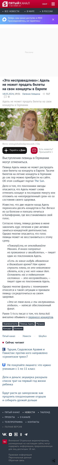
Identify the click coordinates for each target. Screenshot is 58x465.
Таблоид (45, 412)
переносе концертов (40, 317)
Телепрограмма (14, 421)
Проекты (10, 417)
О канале (25, 417)
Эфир (44, 4)
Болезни (18, 328)
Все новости (12, 11)
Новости (30, 412)
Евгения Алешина (31, 93)
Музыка (40, 323)
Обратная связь (16, 460)
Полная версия (13, 426)
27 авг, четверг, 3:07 (15, 6)
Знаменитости (10, 323)
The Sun (39, 181)
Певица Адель (27, 323)
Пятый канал (12, 412)
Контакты (33, 421)
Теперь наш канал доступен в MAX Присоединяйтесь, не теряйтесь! (25, 19)
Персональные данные (20, 457)
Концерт (7, 328)
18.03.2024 (8, 93)
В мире (31, 11)
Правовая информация (20, 454)
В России (47, 11)
